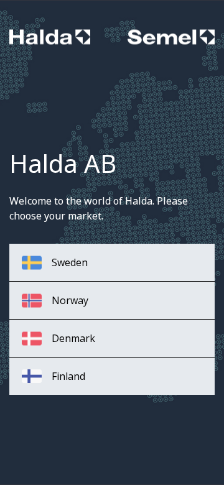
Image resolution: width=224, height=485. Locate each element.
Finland (68, 376)
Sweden (70, 262)
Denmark (73, 338)
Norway (70, 300)
